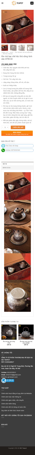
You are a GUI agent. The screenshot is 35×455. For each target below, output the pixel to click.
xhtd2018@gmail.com (13, 375)
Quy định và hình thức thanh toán (12, 410)
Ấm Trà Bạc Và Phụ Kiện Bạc (23, 52)
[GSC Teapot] (17, 3)
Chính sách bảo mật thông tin (11, 397)
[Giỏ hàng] (32, 3)
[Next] (30, 26)
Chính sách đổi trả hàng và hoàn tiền (13, 407)
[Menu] (2, 3)
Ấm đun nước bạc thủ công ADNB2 (26, 342)
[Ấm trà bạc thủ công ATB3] (9, 332)
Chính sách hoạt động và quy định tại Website (16, 393)
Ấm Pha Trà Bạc (8, 54)
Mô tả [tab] (5, 164)
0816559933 (11, 372)
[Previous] (4, 26)
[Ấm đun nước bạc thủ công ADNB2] (26, 332)
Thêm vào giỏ (18, 127)
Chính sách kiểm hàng (8, 404)
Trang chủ (4, 52)
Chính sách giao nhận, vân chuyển (12, 400)
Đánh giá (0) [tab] (6, 167)
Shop (11, 52)
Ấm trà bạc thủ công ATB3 (9, 342)
